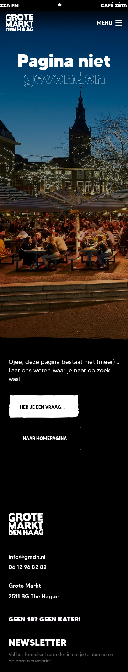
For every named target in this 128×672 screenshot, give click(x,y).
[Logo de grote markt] (19, 22)
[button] (109, 23)
